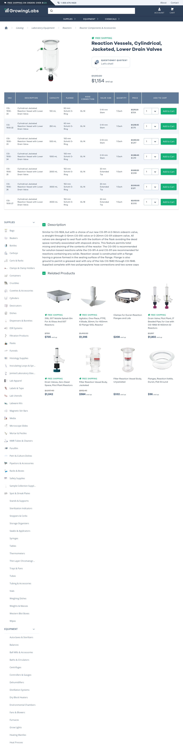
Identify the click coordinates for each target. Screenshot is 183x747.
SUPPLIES (68, 19)
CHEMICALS (111, 19)
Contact (175, 2)
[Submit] (51, 11)
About (163, 2)
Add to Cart (168, 111)
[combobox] (91, 11)
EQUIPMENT (89, 19)
